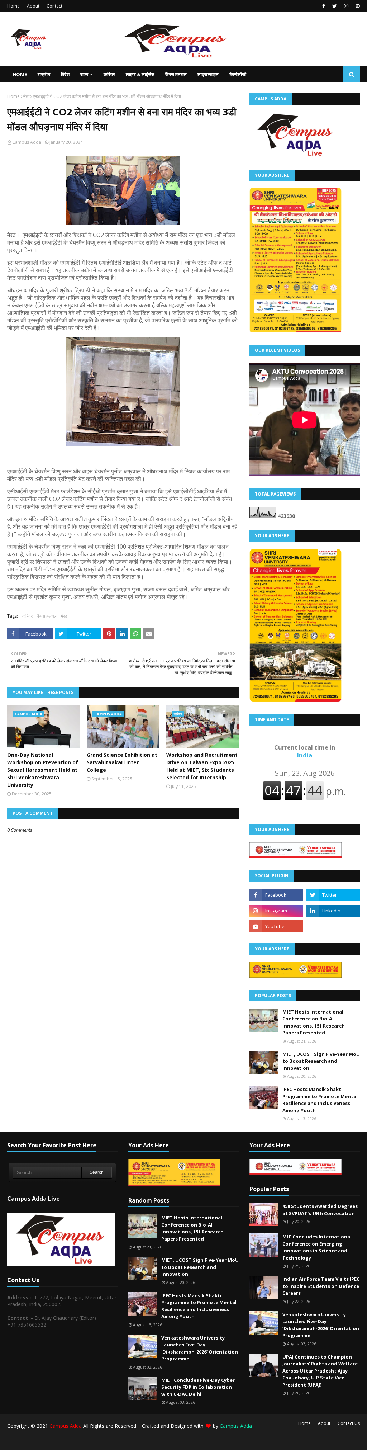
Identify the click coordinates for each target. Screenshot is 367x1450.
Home (13, 6)
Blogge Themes (127, 1440)
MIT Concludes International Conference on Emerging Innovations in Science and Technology (317, 1247)
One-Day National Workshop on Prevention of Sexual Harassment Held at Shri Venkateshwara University (42, 769)
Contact (54, 6)
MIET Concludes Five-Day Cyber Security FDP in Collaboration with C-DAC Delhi (198, 1387)
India (304, 751)
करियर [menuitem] (109, 74)
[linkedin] (333, 911)
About (33, 6)
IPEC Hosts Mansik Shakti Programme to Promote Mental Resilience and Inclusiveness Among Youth (320, 1100)
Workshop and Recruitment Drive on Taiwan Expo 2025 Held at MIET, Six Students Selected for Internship (202, 766)
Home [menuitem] (20, 74)
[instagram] (346, 6)
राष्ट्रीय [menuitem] (44, 74)
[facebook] (323, 6)
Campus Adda (26, 142)
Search (97, 1172)
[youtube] (276, 926)
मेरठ (26, 96)
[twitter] (334, 6)
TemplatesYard (61, 1440)
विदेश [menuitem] (65, 74)
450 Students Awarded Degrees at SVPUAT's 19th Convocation (320, 1210)
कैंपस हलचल (47, 616)
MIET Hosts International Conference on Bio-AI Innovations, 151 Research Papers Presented (313, 1022)
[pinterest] (357, 6)
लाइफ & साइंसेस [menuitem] (140, 74)
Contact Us (349, 1423)
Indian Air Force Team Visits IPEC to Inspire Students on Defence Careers (320, 1286)
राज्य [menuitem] (84, 74)
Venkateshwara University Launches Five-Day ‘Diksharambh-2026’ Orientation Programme (199, 1348)
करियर (27, 616)
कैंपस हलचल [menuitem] (176, 74)
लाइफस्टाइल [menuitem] (208, 74)
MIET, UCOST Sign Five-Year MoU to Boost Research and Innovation (321, 1061)
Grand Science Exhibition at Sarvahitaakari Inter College (122, 762)
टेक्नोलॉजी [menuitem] (237, 74)
